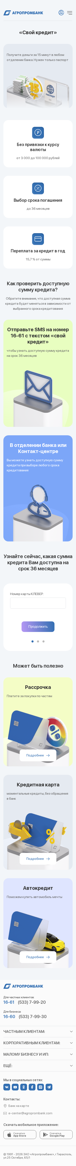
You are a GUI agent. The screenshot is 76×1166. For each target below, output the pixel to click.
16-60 (9, 1016)
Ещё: (7, 1065)
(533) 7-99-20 (32, 1002)
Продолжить (38, 626)
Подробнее (35, 755)
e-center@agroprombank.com (30, 1113)
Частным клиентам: (24, 1031)
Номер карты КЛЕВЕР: (27, 594)
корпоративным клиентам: (31, 1043)
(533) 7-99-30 (33, 1016)
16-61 (8, 1002)
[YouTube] (15, 1087)
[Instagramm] (40, 1087)
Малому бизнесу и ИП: (26, 1054)
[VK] (6, 1087)
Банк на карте (18, 1106)
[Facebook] (32, 1087)
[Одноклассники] (23, 1087)
